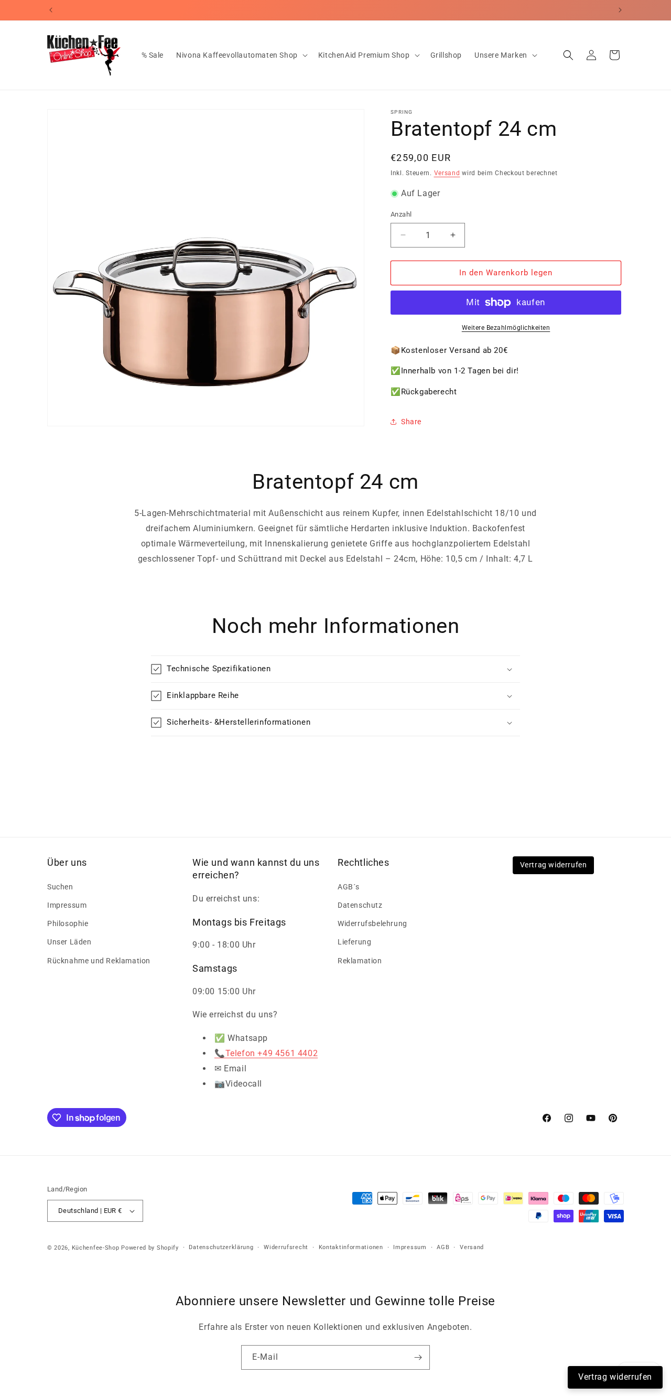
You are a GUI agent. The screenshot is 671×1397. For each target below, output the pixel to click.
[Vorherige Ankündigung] (50, 10)
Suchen (60, 887)
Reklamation (360, 961)
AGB (443, 1247)
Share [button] (411, 421)
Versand (447, 173)
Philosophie (68, 923)
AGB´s (349, 887)
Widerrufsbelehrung (372, 923)
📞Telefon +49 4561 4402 (266, 1053)
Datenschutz (360, 905)
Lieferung (354, 942)
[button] (241, 55)
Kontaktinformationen (351, 1247)
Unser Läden (69, 942)
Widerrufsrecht (286, 1247)
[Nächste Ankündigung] (620, 10)
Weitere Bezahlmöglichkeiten (506, 327)
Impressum (66, 905)
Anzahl (401, 214)
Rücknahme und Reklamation (98, 961)
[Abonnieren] (417, 1357)
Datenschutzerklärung (221, 1247)
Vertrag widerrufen (553, 865)
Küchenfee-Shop (96, 1247)
